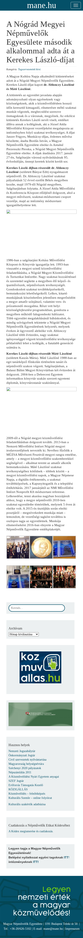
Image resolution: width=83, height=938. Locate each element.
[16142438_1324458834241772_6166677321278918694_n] (41, 547)
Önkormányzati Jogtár (22, 755)
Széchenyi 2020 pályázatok (25, 768)
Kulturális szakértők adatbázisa (27, 804)
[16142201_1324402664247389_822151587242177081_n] (64, 576)
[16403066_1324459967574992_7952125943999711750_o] (18, 547)
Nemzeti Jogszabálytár (22, 751)
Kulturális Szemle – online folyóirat (30, 798)
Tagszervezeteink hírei (29, 69)
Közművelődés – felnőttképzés (27, 793)
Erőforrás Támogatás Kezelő (26, 785)
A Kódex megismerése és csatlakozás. (31, 831)
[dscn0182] (64, 547)
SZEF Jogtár (16, 780)
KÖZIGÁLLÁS (18, 789)
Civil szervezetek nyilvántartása (27, 759)
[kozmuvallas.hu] (40, 665)
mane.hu (41, 5)
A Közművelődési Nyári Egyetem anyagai (34, 776)
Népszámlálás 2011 (20, 772)
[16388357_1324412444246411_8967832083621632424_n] (41, 576)
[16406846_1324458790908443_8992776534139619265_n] (18, 576)
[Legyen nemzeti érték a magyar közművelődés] (41, 899)
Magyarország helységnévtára (26, 763)
